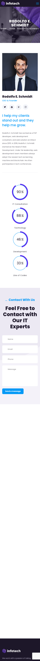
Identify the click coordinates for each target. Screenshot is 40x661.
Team (12, 28)
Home (4, 28)
